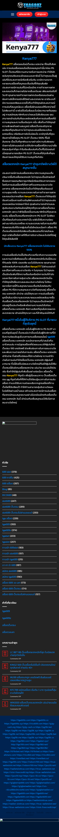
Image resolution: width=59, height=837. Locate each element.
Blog (4, 489)
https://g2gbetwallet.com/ (42, 782)
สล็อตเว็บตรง (9, 625)
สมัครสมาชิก (20, 812)
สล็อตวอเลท (8, 632)
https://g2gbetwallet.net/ (24, 786)
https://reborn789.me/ (27, 765)
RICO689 (7, 495)
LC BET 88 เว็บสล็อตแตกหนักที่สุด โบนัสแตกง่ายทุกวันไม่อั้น (32, 654)
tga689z (6, 530)
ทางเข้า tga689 (10, 559)
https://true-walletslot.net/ (43, 803)
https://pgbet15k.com (29, 734)
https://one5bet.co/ (39, 758)
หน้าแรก (9, 812)
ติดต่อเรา (30, 815)
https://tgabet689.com (18, 796)
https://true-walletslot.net (42, 768)
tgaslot (6, 542)
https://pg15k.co (46, 730)
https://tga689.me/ (39, 793)
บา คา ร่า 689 (9, 565)
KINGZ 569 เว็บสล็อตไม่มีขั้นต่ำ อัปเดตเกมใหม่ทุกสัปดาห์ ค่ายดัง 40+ (32, 666)
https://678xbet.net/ (14, 751)
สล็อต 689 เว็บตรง (11, 588)
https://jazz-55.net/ (24, 779)
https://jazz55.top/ (14, 775)
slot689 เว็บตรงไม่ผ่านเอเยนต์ (17, 512)
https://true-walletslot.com (42, 772)
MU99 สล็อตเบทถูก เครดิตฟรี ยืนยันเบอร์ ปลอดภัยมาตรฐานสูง (30, 679)
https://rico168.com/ (45, 755)
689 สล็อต (7, 483)
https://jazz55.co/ (43, 779)
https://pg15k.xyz (30, 730)
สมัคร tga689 (9, 577)
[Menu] (12, 14)
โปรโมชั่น (40, 812)
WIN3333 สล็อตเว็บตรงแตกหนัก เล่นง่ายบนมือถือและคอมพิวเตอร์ (33, 704)
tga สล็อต (7, 518)
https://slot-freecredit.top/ (43, 807)
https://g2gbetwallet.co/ (41, 789)
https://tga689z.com (20, 720)
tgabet (5, 536)
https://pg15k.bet (44, 727)
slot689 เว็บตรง (10, 506)
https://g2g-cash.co (25, 727)
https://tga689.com (20, 793)
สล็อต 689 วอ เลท (11, 582)
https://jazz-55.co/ (32, 775)
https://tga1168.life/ (39, 748)
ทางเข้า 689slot (10, 547)
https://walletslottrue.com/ (40, 800)
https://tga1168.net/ (39, 744)
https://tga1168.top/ (20, 748)
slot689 (6, 501)
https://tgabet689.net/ (40, 796)
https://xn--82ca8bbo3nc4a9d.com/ (26, 788)
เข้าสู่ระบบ (30, 812)
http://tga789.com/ (20, 744)
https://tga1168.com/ (20, 741)
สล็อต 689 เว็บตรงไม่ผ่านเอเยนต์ (18, 594)
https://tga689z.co (39, 720)
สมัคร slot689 (9, 571)
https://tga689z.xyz (13, 723)
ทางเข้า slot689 (10, 553)
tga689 (6, 524)
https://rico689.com (33, 723)
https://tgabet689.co (16, 800)
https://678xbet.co (33, 751)
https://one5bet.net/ (20, 758)
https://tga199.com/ (12, 761)
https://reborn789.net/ (33, 761)
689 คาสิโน (7, 477)
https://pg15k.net (11, 734)
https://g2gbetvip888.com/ (17, 782)
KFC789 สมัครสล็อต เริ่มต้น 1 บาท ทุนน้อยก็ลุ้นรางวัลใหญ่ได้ (33, 691)
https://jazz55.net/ (47, 765)
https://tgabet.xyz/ (39, 741)
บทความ (49, 812)
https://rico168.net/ (26, 755)
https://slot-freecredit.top (16, 772)
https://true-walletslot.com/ (16, 807)
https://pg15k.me (13, 730)
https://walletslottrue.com (16, 768)
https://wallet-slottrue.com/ (16, 803)
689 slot (6, 472)
